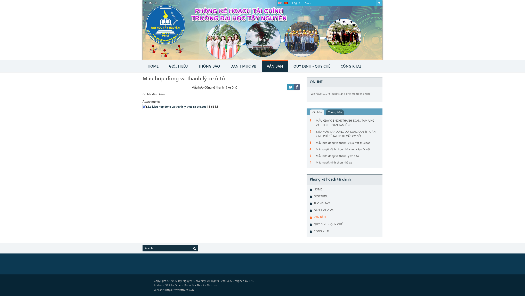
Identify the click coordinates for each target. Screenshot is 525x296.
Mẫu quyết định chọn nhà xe (334, 162)
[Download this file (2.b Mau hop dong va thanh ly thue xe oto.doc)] (145, 106)
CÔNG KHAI (321, 231)
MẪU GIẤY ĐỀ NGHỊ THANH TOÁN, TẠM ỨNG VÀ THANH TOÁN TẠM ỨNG (345, 123)
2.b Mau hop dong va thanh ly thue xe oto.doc (176, 106)
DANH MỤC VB (323, 210)
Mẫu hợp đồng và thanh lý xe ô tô (184, 78)
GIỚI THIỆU (321, 196)
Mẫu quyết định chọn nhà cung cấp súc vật (343, 149)
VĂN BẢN (320, 217)
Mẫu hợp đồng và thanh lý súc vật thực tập (343, 143)
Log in (296, 3)
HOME (318, 189)
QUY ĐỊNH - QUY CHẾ (328, 224)
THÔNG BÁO (322, 203)
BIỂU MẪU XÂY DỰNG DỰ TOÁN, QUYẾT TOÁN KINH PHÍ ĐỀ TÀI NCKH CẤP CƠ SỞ (345, 134)
